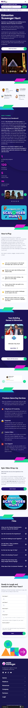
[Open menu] (25, 1)
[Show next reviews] (24, 381)
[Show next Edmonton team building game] (25, 337)
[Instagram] (8, 672)
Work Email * (5, 608)
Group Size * (5, 614)
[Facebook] (3, 672)
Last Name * (5, 602)
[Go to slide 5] (18, 201)
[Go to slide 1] (9, 201)
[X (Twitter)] (6, 672)
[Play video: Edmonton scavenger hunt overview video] (14, 212)
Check (24, 6)
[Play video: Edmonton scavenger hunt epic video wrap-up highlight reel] (14, 502)
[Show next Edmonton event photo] (25, 194)
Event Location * (6, 622)
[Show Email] (20, 707)
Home (2, 9)
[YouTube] (11, 672)
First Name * (5, 596)
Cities (6, 9)
